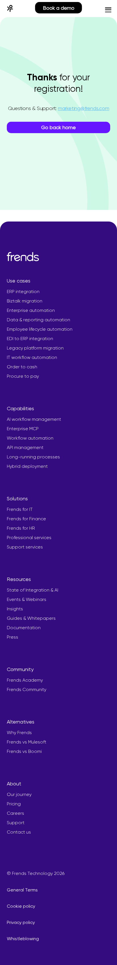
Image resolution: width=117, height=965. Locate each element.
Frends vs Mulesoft (26, 742)
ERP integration (23, 291)
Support (15, 822)
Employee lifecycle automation (39, 329)
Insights (15, 608)
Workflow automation (30, 438)
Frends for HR (21, 528)
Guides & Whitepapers (31, 618)
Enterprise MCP (23, 428)
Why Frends (19, 732)
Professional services (29, 537)
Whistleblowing (23, 938)
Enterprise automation (31, 310)
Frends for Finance (26, 518)
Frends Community (26, 689)
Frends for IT (20, 509)
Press (12, 637)
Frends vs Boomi (24, 751)
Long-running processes (33, 457)
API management (25, 447)
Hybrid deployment (27, 466)
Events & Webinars (26, 599)
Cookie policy (21, 906)
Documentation (24, 627)
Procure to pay (23, 376)
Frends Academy (25, 680)
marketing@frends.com (83, 108)
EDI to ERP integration (30, 338)
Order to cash (22, 366)
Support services (25, 547)
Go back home (58, 127)
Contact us (19, 832)
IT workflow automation (32, 357)
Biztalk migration (24, 301)
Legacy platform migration (35, 348)
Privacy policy (21, 922)
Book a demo (58, 8)
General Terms (22, 890)
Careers (15, 813)
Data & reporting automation (38, 319)
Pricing (14, 803)
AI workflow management (34, 419)
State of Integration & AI (32, 590)
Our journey (19, 794)
